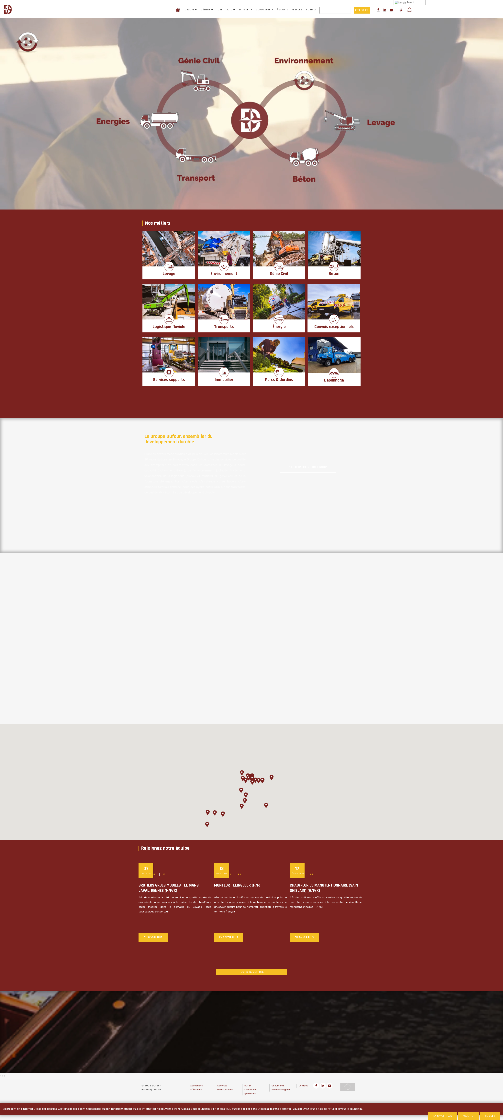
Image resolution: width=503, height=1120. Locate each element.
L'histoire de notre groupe (308, 467)
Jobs (220, 9)
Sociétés (222, 1085)
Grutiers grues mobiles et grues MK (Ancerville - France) (322, 888)
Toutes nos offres (251, 972)
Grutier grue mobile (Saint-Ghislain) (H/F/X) (172, 888)
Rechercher (361, 10)
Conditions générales (250, 1091)
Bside (157, 1089)
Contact (311, 9)
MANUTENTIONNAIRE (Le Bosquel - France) (250, 885)
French (410, 2)
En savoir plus (153, 937)
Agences (297, 9)
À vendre (282, 9)
